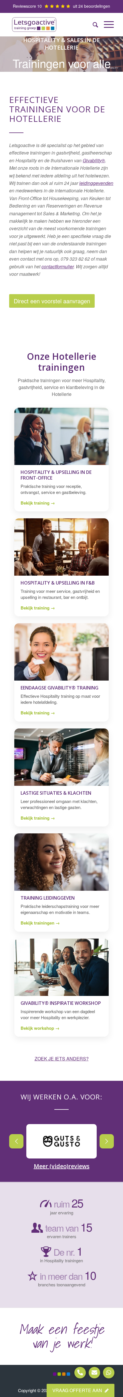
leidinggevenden (96, 183)
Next (107, 1141)
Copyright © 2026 (35, 1390)
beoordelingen (97, 6)
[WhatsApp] (108, 1372)
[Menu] (106, 24)
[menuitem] (92, 24)
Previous (16, 1141)
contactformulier (57, 266)
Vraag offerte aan (77, 1390)
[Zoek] (92, 24)
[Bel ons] (80, 1372)
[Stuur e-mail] (94, 1372)
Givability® (94, 160)
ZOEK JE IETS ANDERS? (62, 1058)
